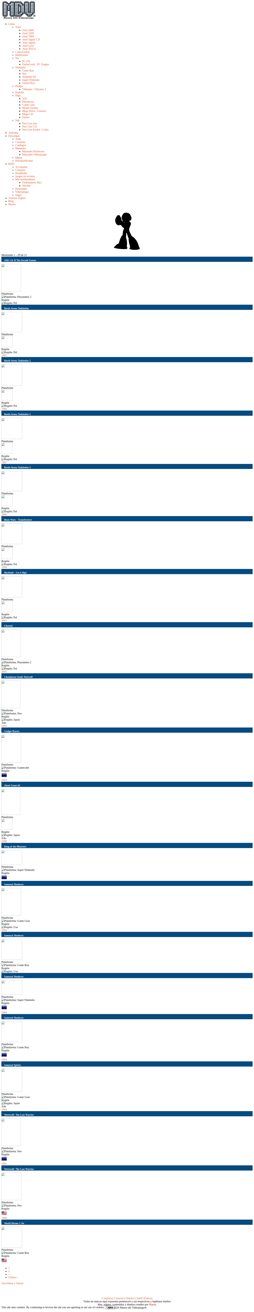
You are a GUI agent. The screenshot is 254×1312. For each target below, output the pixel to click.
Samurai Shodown (13, 884)
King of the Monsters (15, 846)
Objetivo (130, 1298)
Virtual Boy (28, 83)
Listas (11, 23)
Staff (139, 1298)
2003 (4, 620)
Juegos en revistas (25, 176)
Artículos (13, 132)
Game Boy (28, 70)
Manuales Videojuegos (34, 154)
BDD (11, 163)
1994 (4, 930)
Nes (24, 73)
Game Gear (28, 104)
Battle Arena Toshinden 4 (17, 467)
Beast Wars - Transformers (18, 519)
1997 (4, 462)
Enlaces (148, 1298)
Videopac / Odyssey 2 (34, 89)
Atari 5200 (28, 33)
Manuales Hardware (33, 151)
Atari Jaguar (28, 42)
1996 (4, 408)
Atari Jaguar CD (31, 39)
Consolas (20, 170)
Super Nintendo (30, 79)
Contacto (119, 1298)
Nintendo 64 (29, 76)
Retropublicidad (24, 160)
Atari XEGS (29, 48)
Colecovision (22, 51)
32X (24, 98)
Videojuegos (22, 191)
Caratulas (20, 142)
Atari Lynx (28, 45)
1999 (4, 841)
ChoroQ (8, 625)
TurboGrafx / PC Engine (35, 64)
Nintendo (20, 67)
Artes (18, 138)
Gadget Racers (11, 731)
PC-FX (26, 61)
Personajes (21, 188)
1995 (4, 355)
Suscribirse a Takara (12, 1283)
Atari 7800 (28, 36)
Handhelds (21, 173)
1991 (4, 725)
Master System (30, 107)
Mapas (18, 157)
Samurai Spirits (12, 1065)
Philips (19, 86)
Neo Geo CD (29, 126)
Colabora (107, 1298)
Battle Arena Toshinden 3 (17, 414)
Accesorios (21, 166)
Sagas (18, 194)
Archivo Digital (16, 198)
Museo (12, 204)
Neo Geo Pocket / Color (35, 129)
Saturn (25, 117)
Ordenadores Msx (32, 182)
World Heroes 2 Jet (14, 1223)
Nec (17, 58)
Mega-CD (27, 114)
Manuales (20, 148)
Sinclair (26, 185)
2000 (4, 514)
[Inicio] (18, 18)
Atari (18, 27)
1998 (4, 567)
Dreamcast (28, 101)
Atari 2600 (28, 30)
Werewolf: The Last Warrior (19, 1114)
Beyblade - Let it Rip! (15, 572)
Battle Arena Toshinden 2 (17, 360)
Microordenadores (25, 179)
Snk (17, 120)
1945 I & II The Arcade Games (20, 260)
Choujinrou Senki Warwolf (18, 677)
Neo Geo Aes (29, 123)
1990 (4, 1217)
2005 (4, 671)
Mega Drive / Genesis (34, 111)
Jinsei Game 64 (12, 785)
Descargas (14, 135)
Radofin (19, 92)
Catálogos (20, 145)
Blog (11, 201)
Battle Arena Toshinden (16, 308)
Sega (18, 95)
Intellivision (21, 55)
